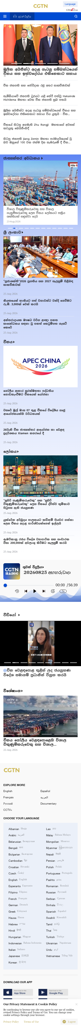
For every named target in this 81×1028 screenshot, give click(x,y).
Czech (16, 873)
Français (8, 797)
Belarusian (22, 841)
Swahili (56, 917)
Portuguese (59, 873)
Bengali (16, 848)
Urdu (52, 949)
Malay (58, 835)
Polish (54, 867)
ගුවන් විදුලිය (32, 567)
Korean (17, 962)
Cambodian (18, 860)
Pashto (53, 880)
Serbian (55, 899)
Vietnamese (59, 956)
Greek (18, 911)
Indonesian (25, 943)
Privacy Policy (11, 1021)
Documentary (48, 803)
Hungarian (20, 937)
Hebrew (17, 924)
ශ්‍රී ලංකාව (12, 232)
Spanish (56, 911)
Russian (56, 892)
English (7, 791)
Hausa (16, 917)
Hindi (15, 930)
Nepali (53, 854)
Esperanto (21, 886)
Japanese (19, 956)
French (18, 899)
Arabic (16, 835)
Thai (51, 930)
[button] (16, 63)
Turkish (55, 937)
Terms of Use (31, 1021)
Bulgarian (21, 854)
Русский (8, 803)
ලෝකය (10, 451)
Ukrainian (58, 943)
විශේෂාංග (12, 691)
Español (45, 791)
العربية (44, 797)
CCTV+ (7, 809)
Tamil (52, 924)
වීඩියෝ (10, 615)
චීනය (8, 342)
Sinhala (54, 905)
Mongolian (57, 841)
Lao (51, 829)
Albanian (18, 829)
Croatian (19, 867)
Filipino (18, 892)
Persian (55, 860)
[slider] (5, 585)
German (18, 905)
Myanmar (59, 848)
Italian (17, 949)
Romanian (57, 886)
